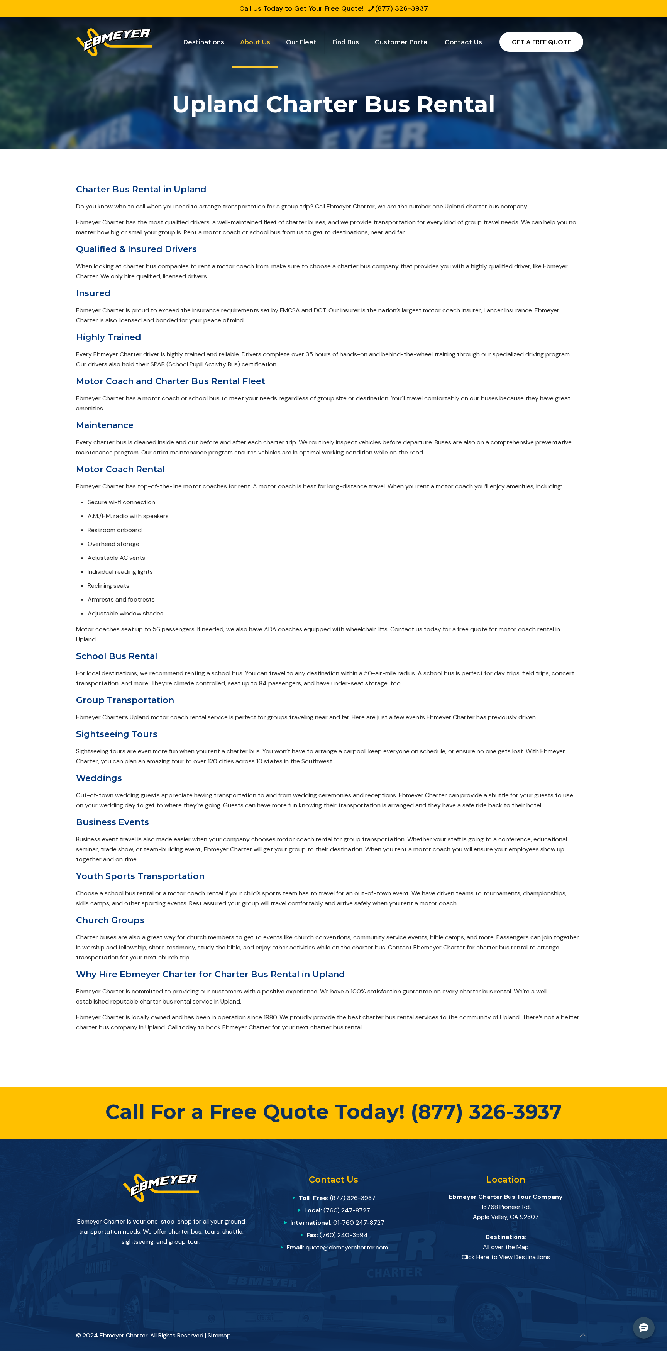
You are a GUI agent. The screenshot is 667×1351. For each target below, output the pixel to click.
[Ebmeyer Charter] (114, 41)
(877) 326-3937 (401, 8)
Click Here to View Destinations (506, 1257)
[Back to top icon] (583, 1335)
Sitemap (219, 1335)
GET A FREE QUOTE (541, 42)
